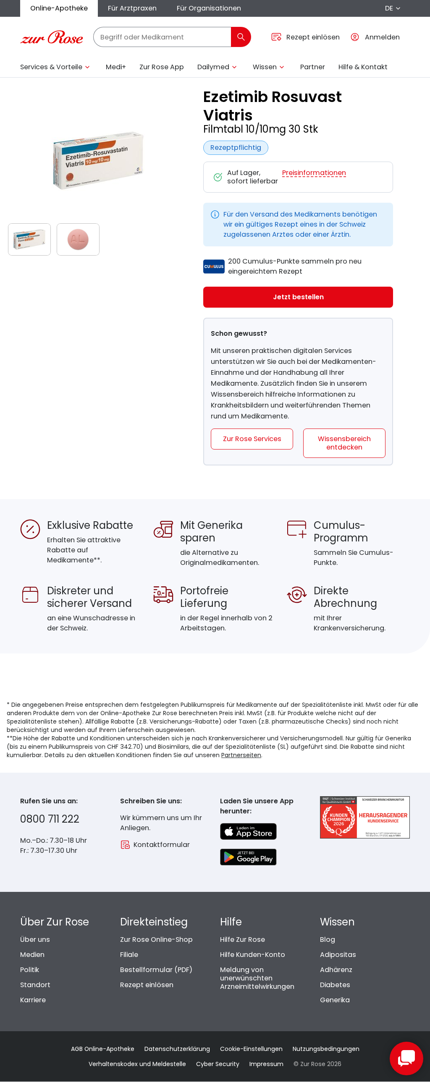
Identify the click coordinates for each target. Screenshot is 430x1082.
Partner (312, 67)
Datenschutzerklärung (177, 1049)
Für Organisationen (209, 8)
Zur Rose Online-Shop (156, 939)
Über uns (35, 939)
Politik (29, 970)
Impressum (266, 1064)
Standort (35, 985)
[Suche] (241, 37)
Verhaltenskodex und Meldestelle (137, 1064)
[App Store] (248, 831)
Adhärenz (336, 970)
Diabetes (335, 985)
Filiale (129, 954)
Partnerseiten (241, 755)
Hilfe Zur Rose (242, 939)
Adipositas (338, 954)
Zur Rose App (161, 67)
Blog (327, 939)
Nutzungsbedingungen (326, 1049)
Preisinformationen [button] (314, 173)
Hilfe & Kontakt (363, 67)
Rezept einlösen (146, 985)
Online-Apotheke (59, 8)
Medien (32, 954)
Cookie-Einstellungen (251, 1049)
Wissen (265, 67)
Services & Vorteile (51, 67)
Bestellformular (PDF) (156, 970)
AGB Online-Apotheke (102, 1049)
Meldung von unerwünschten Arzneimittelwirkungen (257, 978)
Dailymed (213, 67)
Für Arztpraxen (132, 8)
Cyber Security (217, 1064)
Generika (335, 1000)
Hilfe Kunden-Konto (252, 954)
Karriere (33, 1000)
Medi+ (116, 67)
